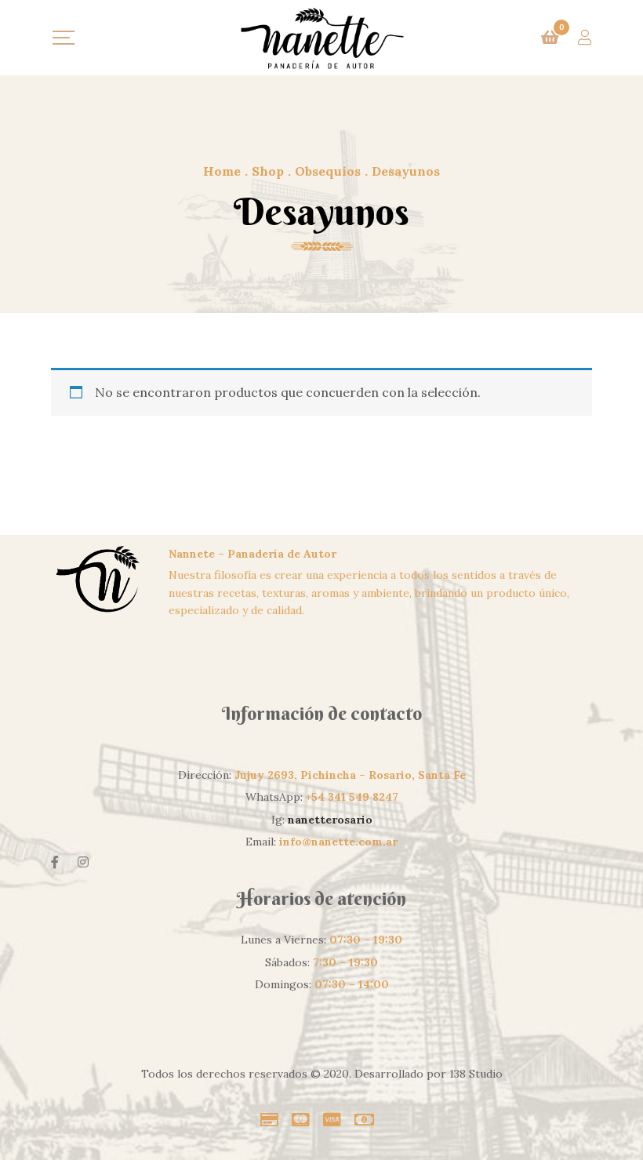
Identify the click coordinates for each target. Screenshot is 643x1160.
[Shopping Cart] (550, 37)
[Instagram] (83, 862)
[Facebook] (55, 862)
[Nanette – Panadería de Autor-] (321, 37)
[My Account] (585, 37)
